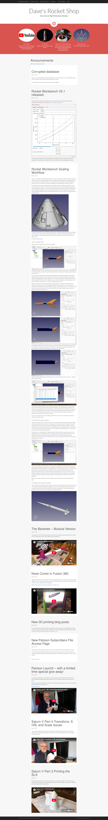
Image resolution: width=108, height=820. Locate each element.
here (51, 652)
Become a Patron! (35, 659)
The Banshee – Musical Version (54, 528)
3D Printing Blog (61, 1)
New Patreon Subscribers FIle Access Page (52, 642)
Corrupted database (45, 71)
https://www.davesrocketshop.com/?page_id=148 (46, 631)
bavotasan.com (86, 818)
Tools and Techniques (63, 44)
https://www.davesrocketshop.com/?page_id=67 (48, 585)
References (81, 44)
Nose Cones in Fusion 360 (50, 573)
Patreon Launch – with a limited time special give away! (53, 670)
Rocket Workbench (44, 1)
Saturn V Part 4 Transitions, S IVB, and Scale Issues (52, 723)
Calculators (53, 1)
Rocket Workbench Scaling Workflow (50, 171)
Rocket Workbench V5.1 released (48, 93)
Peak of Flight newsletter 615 (56, 102)
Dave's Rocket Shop (23, 1)
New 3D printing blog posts (50, 621)
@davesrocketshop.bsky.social (37, 64)
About (68, 1)
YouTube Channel (34, 1)
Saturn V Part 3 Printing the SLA (51, 773)
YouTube (26, 44)
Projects (45, 44)
